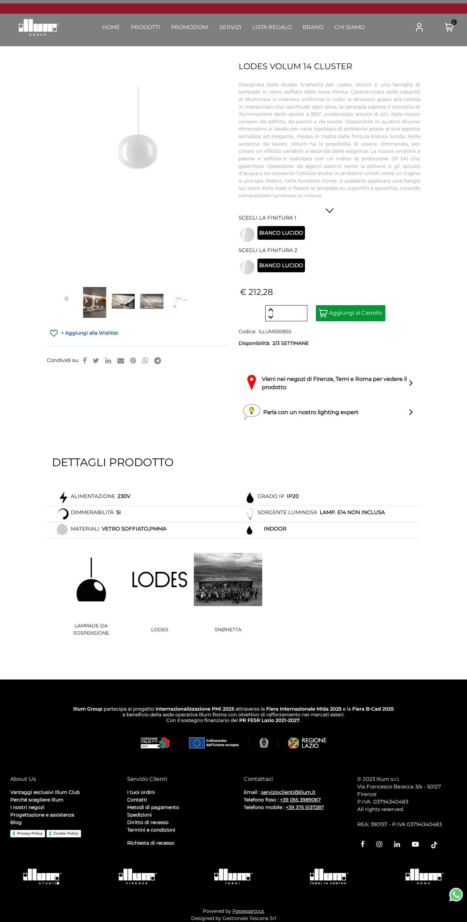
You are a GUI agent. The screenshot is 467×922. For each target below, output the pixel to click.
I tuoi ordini (141, 792)
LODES (159, 629)
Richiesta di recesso (150, 843)
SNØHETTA (228, 629)
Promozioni (190, 27)
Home (111, 27)
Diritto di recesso (148, 822)
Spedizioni (139, 815)
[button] (392, 27)
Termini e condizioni (151, 830)
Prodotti (145, 27)
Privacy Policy (29, 833)
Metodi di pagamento (153, 807)
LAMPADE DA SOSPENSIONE (91, 629)
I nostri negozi (27, 807)
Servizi (230, 27)
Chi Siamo (349, 27)
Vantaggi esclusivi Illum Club (45, 792)
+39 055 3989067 (300, 800)
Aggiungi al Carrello (355, 313)
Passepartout (248, 911)
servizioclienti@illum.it (288, 792)
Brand (313, 27)
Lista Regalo (272, 27)
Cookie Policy (65, 833)
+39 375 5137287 (305, 807)
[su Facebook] (84, 361)
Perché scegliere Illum (37, 800)
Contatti (137, 800)
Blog (16, 822)
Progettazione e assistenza (42, 815)
